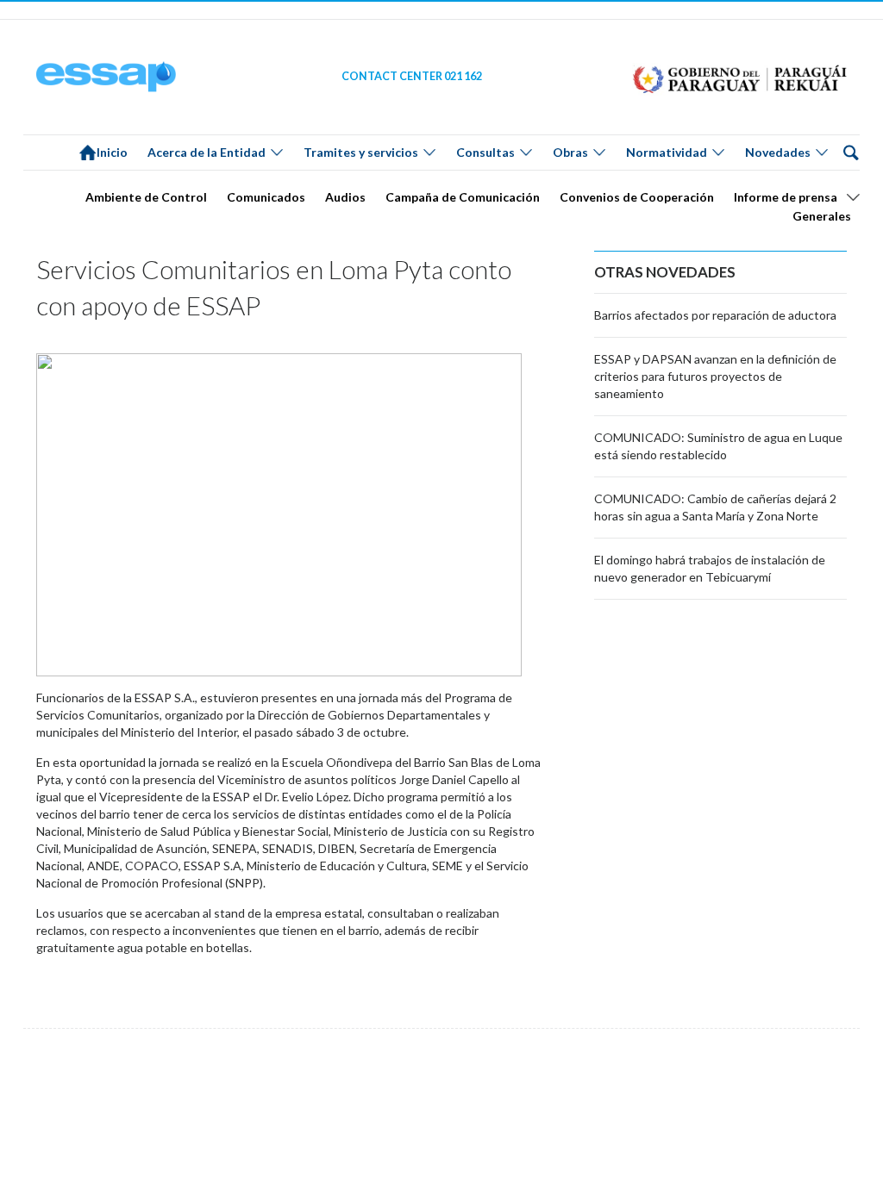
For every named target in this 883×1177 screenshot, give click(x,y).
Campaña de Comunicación (462, 197)
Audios (345, 197)
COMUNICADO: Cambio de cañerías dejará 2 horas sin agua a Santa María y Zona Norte (715, 507)
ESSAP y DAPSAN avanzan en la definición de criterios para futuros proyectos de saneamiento (715, 376)
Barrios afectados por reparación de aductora (715, 315)
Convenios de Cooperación (637, 197)
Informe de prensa (785, 197)
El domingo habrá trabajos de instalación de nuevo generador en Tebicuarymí (709, 568)
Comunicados (266, 197)
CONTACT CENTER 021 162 (411, 76)
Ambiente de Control (146, 197)
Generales (821, 216)
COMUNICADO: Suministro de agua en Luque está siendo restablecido (718, 446)
